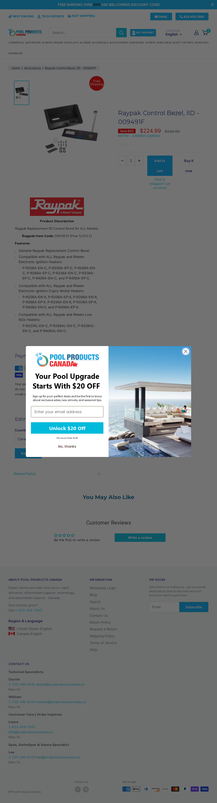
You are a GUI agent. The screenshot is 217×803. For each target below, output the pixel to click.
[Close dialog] (185, 351)
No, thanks (67, 446)
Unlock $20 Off (67, 428)
